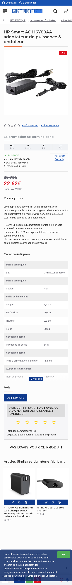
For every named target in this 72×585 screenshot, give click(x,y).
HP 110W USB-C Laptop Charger (50, 509)
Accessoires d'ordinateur (43, 20)
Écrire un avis (15, 397)
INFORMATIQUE (17, 20)
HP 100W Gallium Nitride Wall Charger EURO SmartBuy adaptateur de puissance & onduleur (18, 512)
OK (63, 554)
